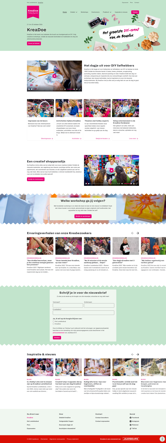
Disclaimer (44, 439)
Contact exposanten (102, 421)
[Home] (33, 12)
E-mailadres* (57, 309)
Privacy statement (73, 439)
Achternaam (88, 302)
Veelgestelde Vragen (66, 421)
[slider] (45, 89)
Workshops (84, 12)
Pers (131, 2)
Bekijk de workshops (83, 216)
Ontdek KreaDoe (65, 417)
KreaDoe (40, 2)
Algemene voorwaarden (57, 439)
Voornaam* (56, 302)
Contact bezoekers (102, 417)
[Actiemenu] (162, 439)
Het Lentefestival (32, 2)
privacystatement (59, 333)
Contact (137, 2)
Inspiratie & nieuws (121, 12)
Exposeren (125, 2)
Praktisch (106, 12)
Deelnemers (96, 12)
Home (65, 12)
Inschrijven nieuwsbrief (67, 428)
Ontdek (72, 12)
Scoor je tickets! (34, 43)
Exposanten (31, 428)
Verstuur (57, 337)
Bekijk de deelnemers (35, 179)
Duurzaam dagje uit (66, 425)
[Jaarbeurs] (131, 439)
